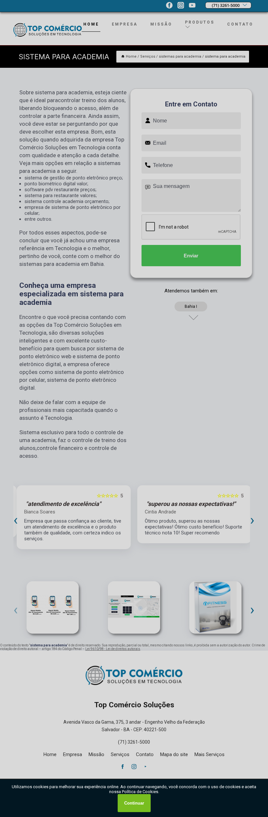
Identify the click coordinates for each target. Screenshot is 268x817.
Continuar (134, 803)
